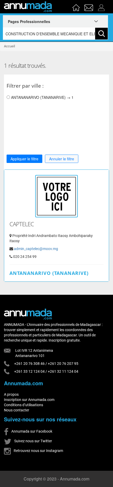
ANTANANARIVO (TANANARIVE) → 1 (42, 97)
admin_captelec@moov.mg (36, 249)
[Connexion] (102, 6)
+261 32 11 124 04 (63, 371)
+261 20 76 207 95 (63, 363)
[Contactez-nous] (89, 6)
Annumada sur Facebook (31, 431)
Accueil (9, 46)
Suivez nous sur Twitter (32, 441)
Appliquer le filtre (24, 158)
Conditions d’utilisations (23, 405)
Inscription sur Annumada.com (29, 400)
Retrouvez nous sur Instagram (38, 451)
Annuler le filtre (61, 158)
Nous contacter (16, 410)
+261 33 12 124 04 (29, 371)
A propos (11, 394)
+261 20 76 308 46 (29, 363)
